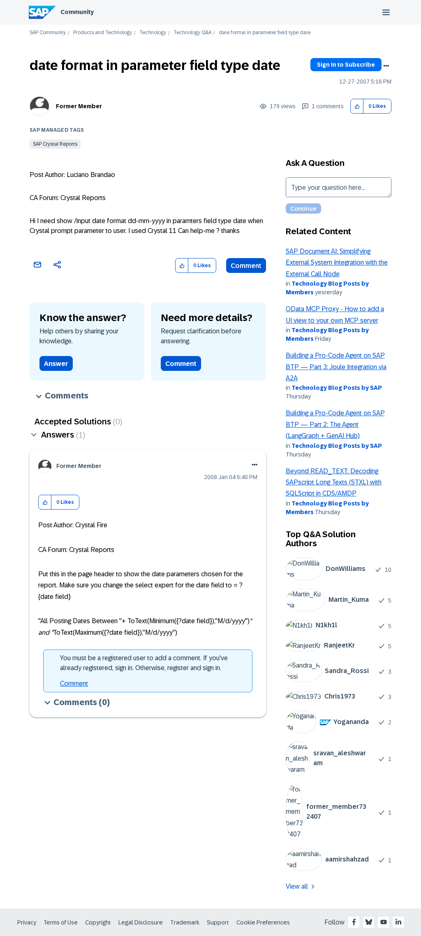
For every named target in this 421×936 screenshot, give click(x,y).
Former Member (79, 106)
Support (218, 922)
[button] (357, 106)
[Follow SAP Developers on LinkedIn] (398, 922)
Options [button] (386, 66)
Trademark (184, 922)
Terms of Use (61, 922)
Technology (152, 32)
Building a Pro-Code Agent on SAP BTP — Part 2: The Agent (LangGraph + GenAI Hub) (335, 424)
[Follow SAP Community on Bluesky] (368, 922)
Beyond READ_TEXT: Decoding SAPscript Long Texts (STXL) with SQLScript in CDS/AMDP (334, 482)
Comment (246, 265)
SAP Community (48, 32)
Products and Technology (102, 32)
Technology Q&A (192, 32)
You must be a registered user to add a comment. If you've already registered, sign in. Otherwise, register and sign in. (144, 662)
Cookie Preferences (263, 922)
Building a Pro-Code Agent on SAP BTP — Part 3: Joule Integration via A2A (336, 367)
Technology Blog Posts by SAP (336, 387)
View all (297, 886)
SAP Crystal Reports (55, 144)
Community (77, 12)
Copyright (98, 922)
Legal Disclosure (140, 922)
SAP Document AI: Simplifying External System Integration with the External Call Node (337, 262)
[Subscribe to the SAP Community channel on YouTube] (383, 922)
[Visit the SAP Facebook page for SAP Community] (354, 922)
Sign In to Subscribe (346, 64)
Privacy (26, 922)
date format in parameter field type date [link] (264, 32)
